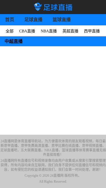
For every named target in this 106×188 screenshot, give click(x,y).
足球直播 (33, 19)
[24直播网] (53, 7)
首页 (9, 19)
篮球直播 (62, 19)
